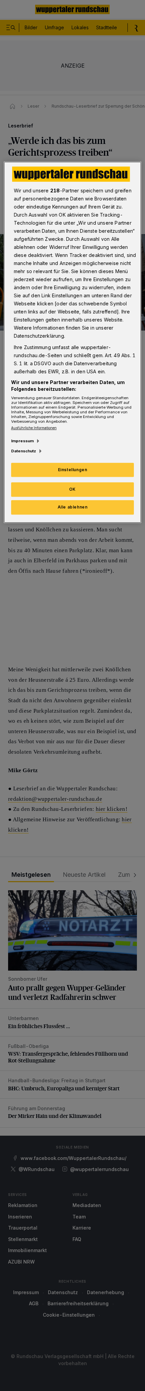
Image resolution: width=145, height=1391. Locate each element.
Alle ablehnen (73, 507)
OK (72, 489)
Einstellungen (72, 469)
